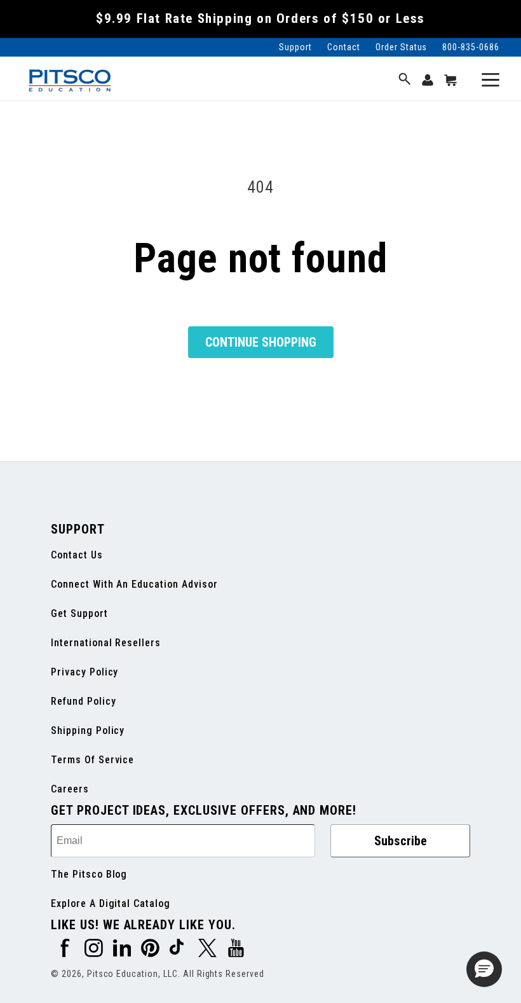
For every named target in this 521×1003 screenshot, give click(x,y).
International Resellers (106, 643)
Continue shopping (260, 342)
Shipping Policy (88, 730)
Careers (70, 789)
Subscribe (400, 840)
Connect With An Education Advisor (134, 584)
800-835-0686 (470, 47)
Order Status (402, 47)
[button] (405, 80)
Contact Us (77, 555)
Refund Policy (83, 701)
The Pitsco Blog (89, 874)
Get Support (79, 613)
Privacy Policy (84, 672)
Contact (343, 47)
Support (295, 47)
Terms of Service (92, 760)
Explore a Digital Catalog (110, 903)
